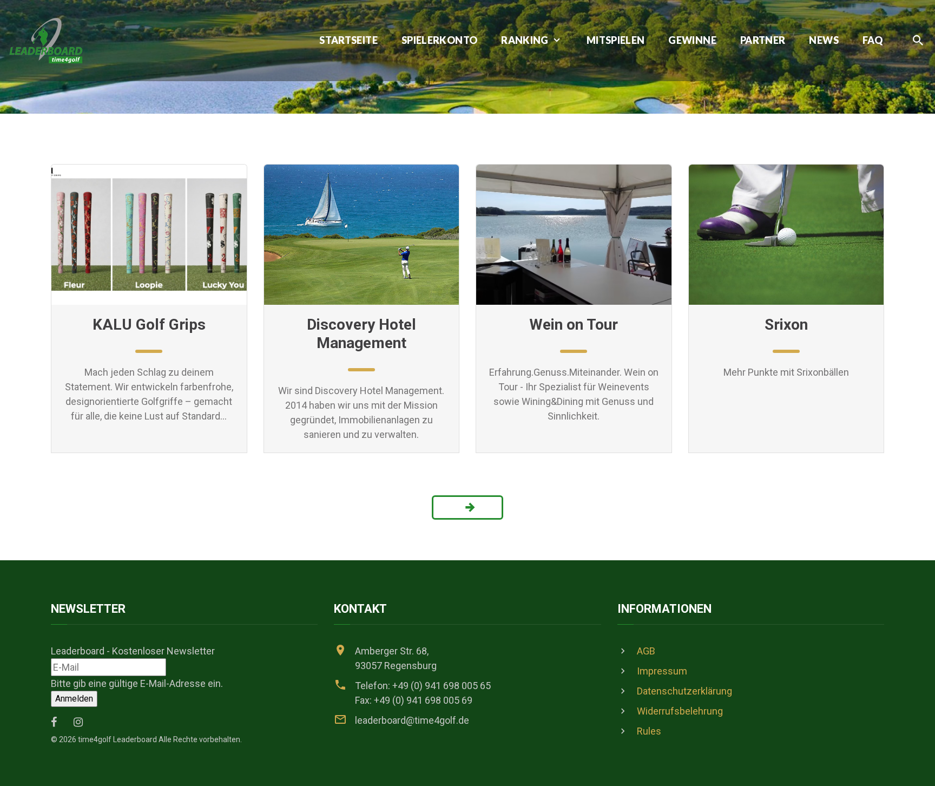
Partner (763, 40)
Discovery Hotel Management (361, 334)
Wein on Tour (573, 324)
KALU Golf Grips (149, 324)
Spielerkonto (439, 40)
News (823, 40)
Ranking (525, 40)
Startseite (348, 40)
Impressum (662, 671)
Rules (649, 731)
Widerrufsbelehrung (680, 711)
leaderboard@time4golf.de (412, 720)
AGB (646, 651)
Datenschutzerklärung (684, 691)
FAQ (872, 40)
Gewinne (692, 40)
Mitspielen (616, 40)
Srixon (786, 324)
